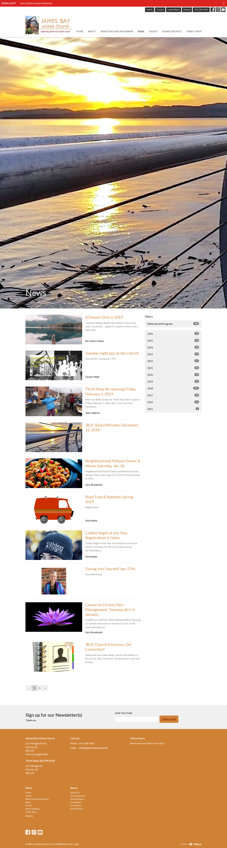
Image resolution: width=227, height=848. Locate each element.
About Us (75, 792)
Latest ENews (174, 9)
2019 (172, 381)
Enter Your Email (123, 713)
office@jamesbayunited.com (93, 747)
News (141, 31)
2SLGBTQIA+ (77, 808)
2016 (172, 402)
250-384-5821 (201, 9)
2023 (172, 354)
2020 (172, 374)
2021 (172, 367)
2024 (172, 347)
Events (153, 31)
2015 (172, 408)
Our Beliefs (75, 802)
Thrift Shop (194, 31)
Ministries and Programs (117, 31)
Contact (160, 9)
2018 (172, 388)
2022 (172, 360)
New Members (77, 799)
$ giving (186, 9)
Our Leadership (77, 795)
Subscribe (169, 719)
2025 (172, 340)
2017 (172, 395)
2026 (172, 333)
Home (79, 31)
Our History (76, 805)
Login (76, 844)
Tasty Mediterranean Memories (36, 3)
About (92, 31)
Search (150, 9)
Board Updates (172, 31)
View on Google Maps (36, 754)
